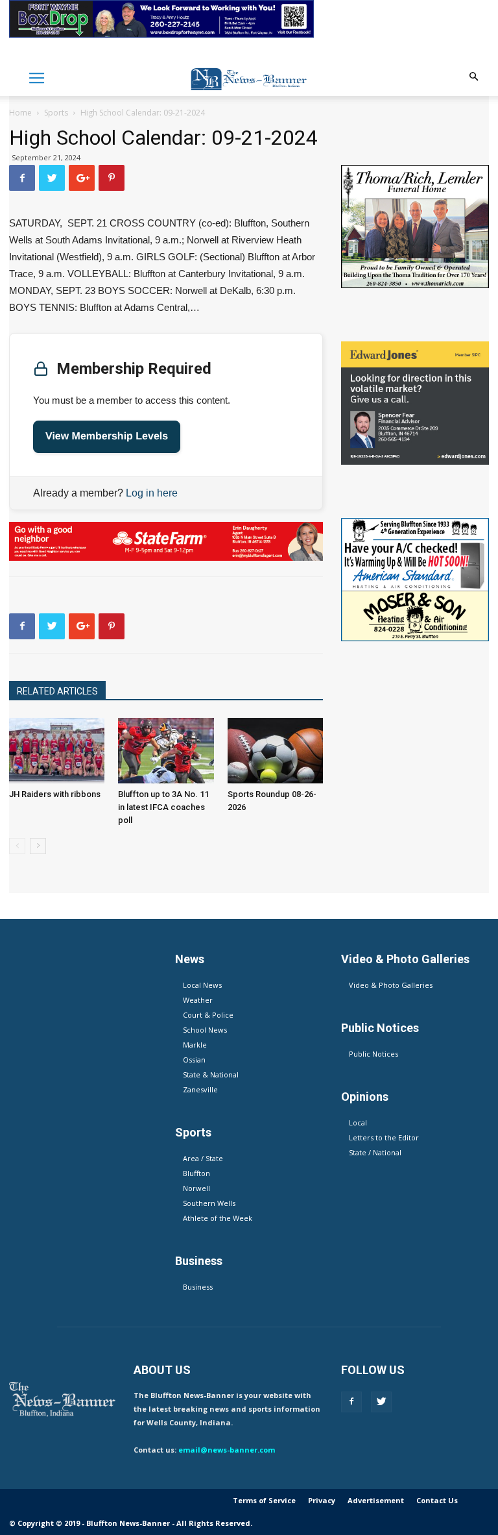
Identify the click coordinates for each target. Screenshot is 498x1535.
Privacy (321, 1500)
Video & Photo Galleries (391, 985)
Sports (56, 112)
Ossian (194, 1059)
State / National (375, 1152)
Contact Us (437, 1500)
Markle (195, 1045)
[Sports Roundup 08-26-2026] (275, 750)
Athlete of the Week (217, 1218)
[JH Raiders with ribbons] (56, 750)
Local (358, 1122)
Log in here (152, 492)
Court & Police (208, 1015)
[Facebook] (351, 1402)
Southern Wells (209, 1203)
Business (198, 1287)
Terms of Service (264, 1500)
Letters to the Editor (384, 1137)
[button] (473, 77)
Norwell (196, 1188)
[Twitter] (381, 1402)
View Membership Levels (106, 436)
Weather (198, 1000)
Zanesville (200, 1089)
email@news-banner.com (226, 1450)
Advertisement (376, 1500)
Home (20, 112)
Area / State (203, 1158)
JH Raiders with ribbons (55, 794)
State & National (211, 1074)
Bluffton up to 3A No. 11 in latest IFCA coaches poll (163, 807)
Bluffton (196, 1173)
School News (205, 1030)
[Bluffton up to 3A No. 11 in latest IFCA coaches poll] (165, 750)
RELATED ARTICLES (57, 691)
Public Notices (373, 1054)
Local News (202, 985)
